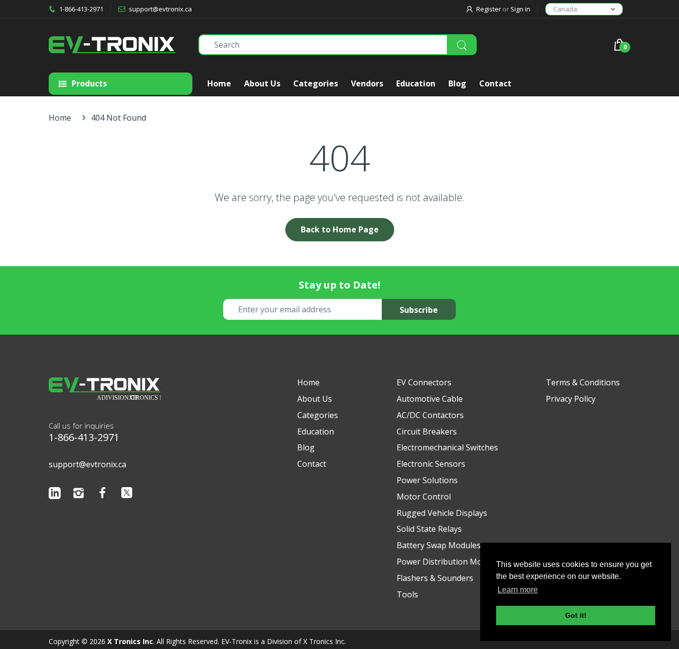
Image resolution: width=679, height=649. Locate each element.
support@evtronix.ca (87, 464)
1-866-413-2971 (84, 437)
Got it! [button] (576, 615)
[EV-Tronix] (116, 44)
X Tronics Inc (130, 641)
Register (488, 8)
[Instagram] (79, 495)
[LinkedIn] (55, 495)
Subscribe (419, 309)
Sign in (520, 8)
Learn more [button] (518, 589)
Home (60, 117)
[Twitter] (126, 495)
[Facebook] (102, 495)
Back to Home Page (340, 229)
